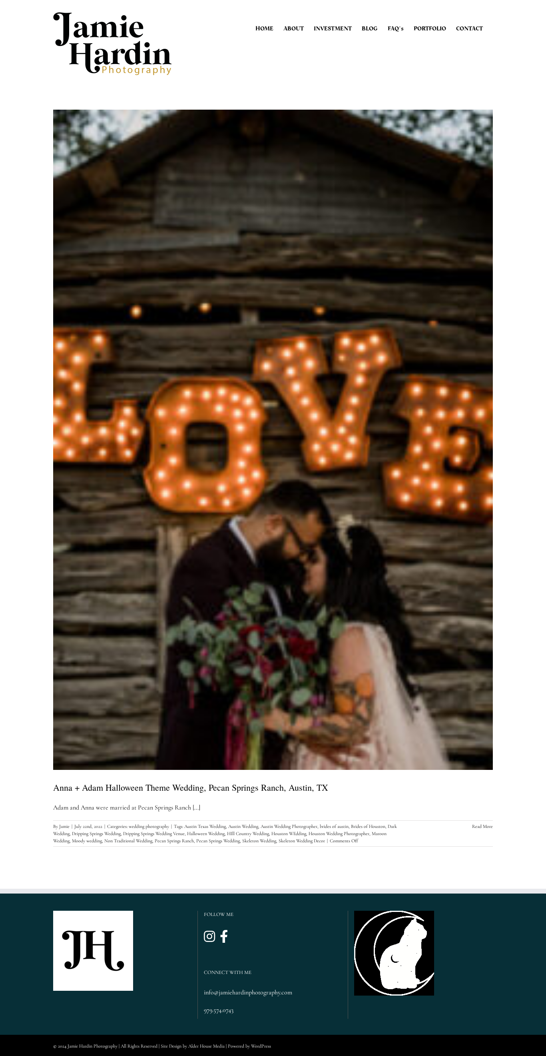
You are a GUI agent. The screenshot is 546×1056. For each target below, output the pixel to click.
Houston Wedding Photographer (339, 833)
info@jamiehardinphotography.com (248, 992)
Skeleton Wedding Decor (302, 841)
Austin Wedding (243, 826)
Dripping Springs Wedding (96, 833)
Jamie (64, 826)
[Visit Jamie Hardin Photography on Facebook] (224, 937)
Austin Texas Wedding (205, 826)
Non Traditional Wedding (128, 841)
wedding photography (149, 826)
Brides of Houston (368, 826)
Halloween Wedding (206, 833)
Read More (482, 826)
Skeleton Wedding (259, 841)
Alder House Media (206, 1046)
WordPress (261, 1046)
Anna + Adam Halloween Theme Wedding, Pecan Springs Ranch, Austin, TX (190, 787)
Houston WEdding (288, 833)
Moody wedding (87, 841)
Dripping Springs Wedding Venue (154, 833)
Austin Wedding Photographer (289, 826)
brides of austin (334, 826)
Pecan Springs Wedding (218, 841)
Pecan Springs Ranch (174, 841)
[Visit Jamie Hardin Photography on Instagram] (209, 937)
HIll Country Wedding (248, 833)
